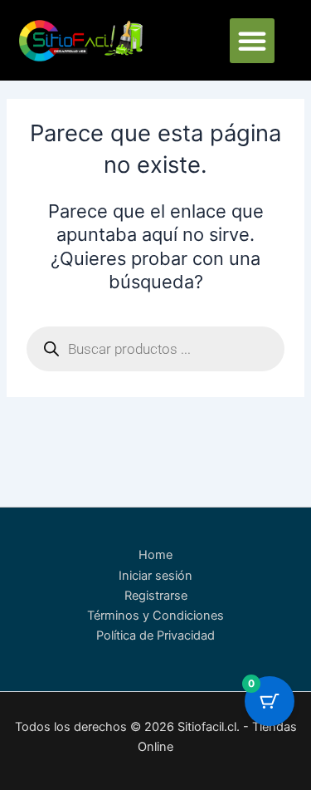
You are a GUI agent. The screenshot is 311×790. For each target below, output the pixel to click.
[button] (252, 40)
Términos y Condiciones (155, 615)
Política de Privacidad (155, 635)
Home (155, 554)
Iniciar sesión (155, 575)
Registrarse (155, 595)
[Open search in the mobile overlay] (155, 349)
